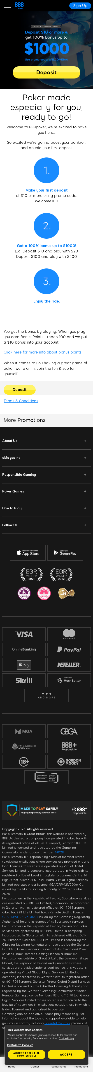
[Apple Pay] (24, 665)
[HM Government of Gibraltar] (23, 746)
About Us (9, 441)
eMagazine (11, 458)
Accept (66, 1054)
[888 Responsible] (69, 746)
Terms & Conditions (21, 401)
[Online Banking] (23, 649)
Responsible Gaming (19, 475)
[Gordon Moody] (69, 762)
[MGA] (23, 731)
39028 (59, 852)
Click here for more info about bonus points (42, 352)
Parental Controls (57, 1023)
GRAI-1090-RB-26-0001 (20, 917)
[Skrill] (24, 680)
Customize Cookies (20, 1045)
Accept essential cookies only (26, 1054)
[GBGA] (69, 731)
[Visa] (24, 634)
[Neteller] (69, 665)
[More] (46, 695)
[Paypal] (69, 649)
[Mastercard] (69, 634)
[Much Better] (69, 680)
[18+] (24, 762)
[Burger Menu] (7, 5)
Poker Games (13, 491)
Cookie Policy (66, 1038)
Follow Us (9, 525)
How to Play (12, 508)
